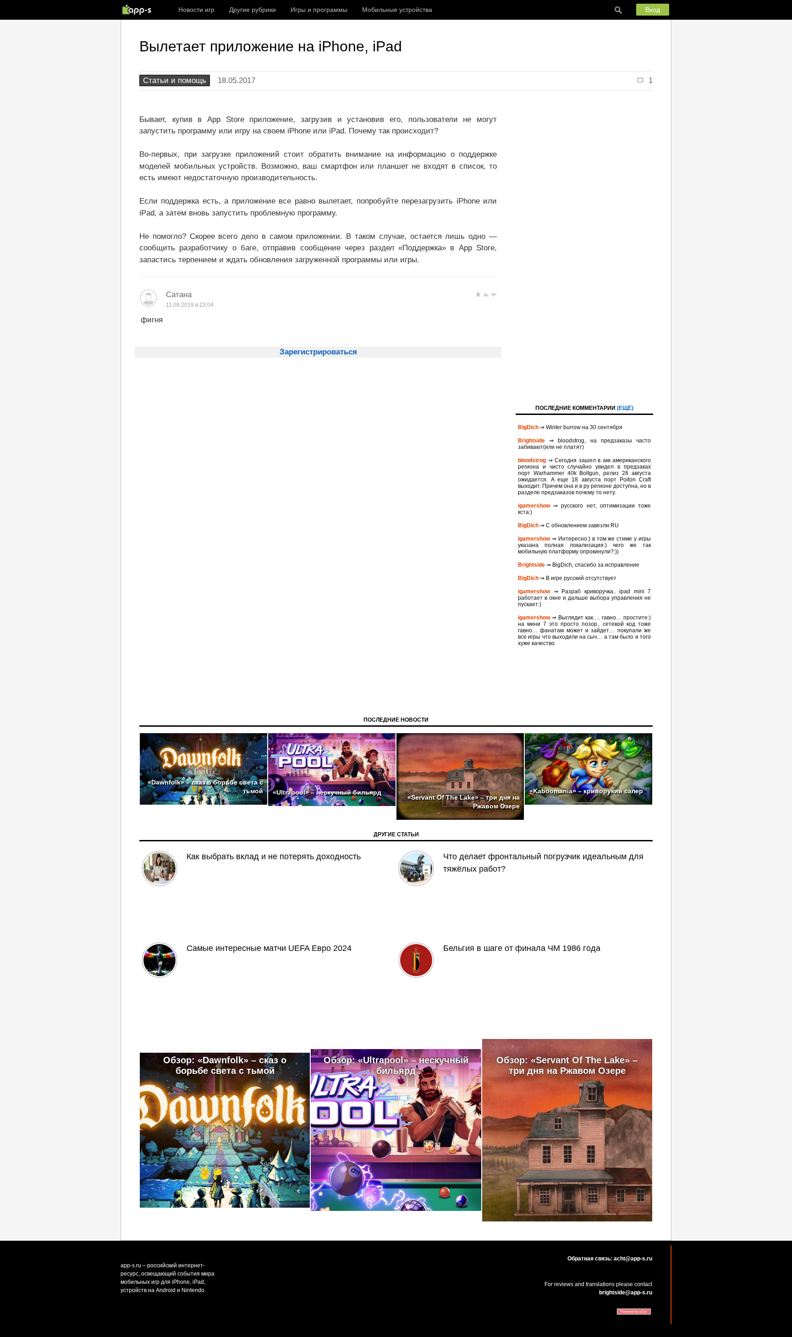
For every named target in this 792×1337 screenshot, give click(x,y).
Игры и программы (319, 9)
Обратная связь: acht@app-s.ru (609, 1258)
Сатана (179, 294)
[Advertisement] (584, 246)
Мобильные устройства (397, 9)
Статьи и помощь (174, 80)
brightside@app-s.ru (625, 1292)
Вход (652, 9)
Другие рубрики (252, 9)
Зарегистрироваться (318, 352)
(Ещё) (625, 408)
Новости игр (196, 9)
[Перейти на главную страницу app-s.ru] (139, 9)
